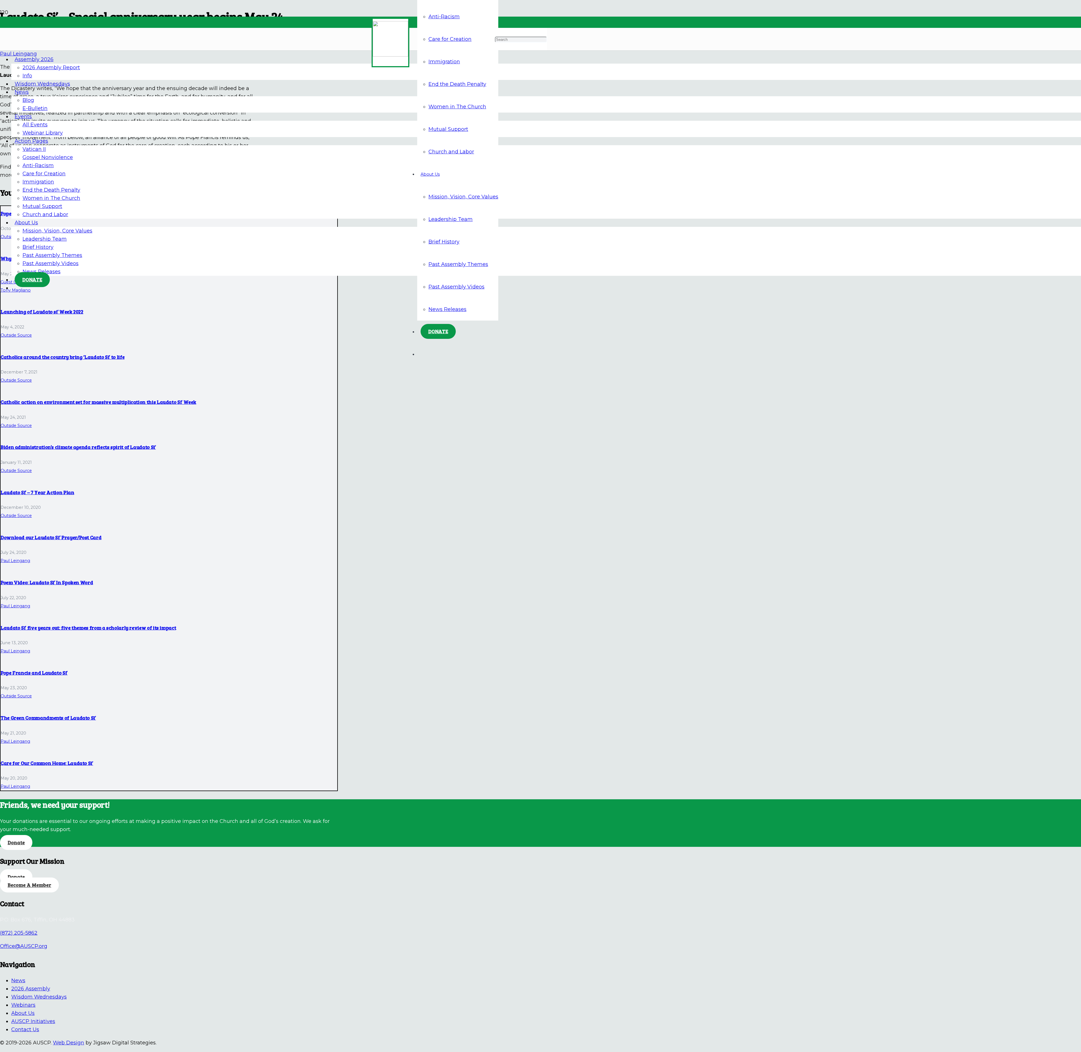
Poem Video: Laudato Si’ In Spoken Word (47, 582)
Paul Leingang (15, 560)
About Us (23, 1013)
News (18, 980)
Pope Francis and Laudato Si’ (34, 672)
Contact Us (25, 1029)
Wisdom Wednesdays (39, 997)
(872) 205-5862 (18, 933)
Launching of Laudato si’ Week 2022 (42, 311)
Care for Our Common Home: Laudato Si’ (47, 763)
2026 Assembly (30, 989)
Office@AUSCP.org (23, 946)
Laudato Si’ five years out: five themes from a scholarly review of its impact (88, 627)
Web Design (68, 1043)
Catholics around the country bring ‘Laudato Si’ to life (62, 356)
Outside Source (16, 335)
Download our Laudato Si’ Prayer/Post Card (51, 537)
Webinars (23, 1005)
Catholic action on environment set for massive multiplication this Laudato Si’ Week (98, 402)
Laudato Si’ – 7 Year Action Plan (37, 492)
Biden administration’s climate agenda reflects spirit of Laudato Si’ (78, 447)
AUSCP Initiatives (33, 1021)
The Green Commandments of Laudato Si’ (48, 717)
